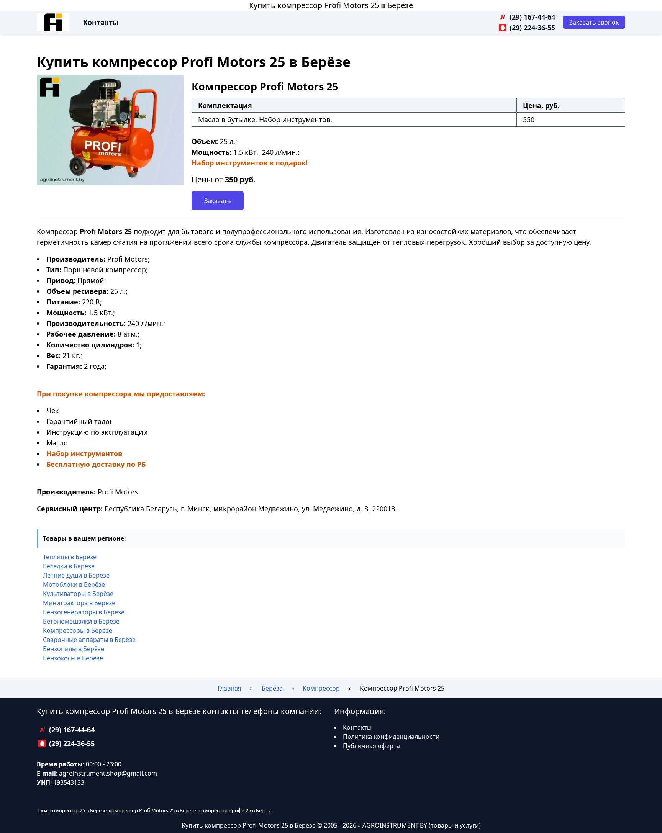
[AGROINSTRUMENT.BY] (53, 22)
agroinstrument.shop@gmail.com (108, 773)
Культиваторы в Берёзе (78, 593)
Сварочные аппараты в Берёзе (89, 639)
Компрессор (321, 688)
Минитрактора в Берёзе (79, 603)
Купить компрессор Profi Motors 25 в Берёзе (331, 5)
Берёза (272, 688)
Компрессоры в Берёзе (77, 630)
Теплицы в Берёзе (70, 557)
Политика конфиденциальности (391, 736)
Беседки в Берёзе (69, 566)
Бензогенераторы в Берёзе (84, 612)
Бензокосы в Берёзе (73, 658)
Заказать (217, 200)
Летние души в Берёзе (76, 575)
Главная (229, 688)
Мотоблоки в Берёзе (74, 584)
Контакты (100, 22)
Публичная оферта (371, 745)
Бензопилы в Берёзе (73, 649)
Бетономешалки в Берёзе (81, 621)
